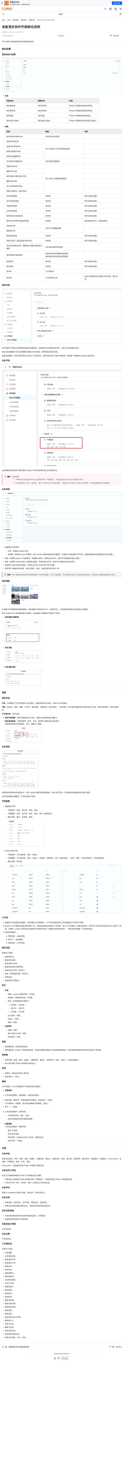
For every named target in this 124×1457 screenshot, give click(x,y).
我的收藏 (116, 36)
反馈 (65, 1358)
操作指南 (15, 20)
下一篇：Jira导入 (115, 1347)
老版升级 (32, 20)
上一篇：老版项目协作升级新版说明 (15, 1347)
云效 (8, 20)
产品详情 (61, 36)
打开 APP (117, 3)
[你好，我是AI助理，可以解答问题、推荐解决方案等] (110, 8)
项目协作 (24, 20)
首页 (3, 20)
